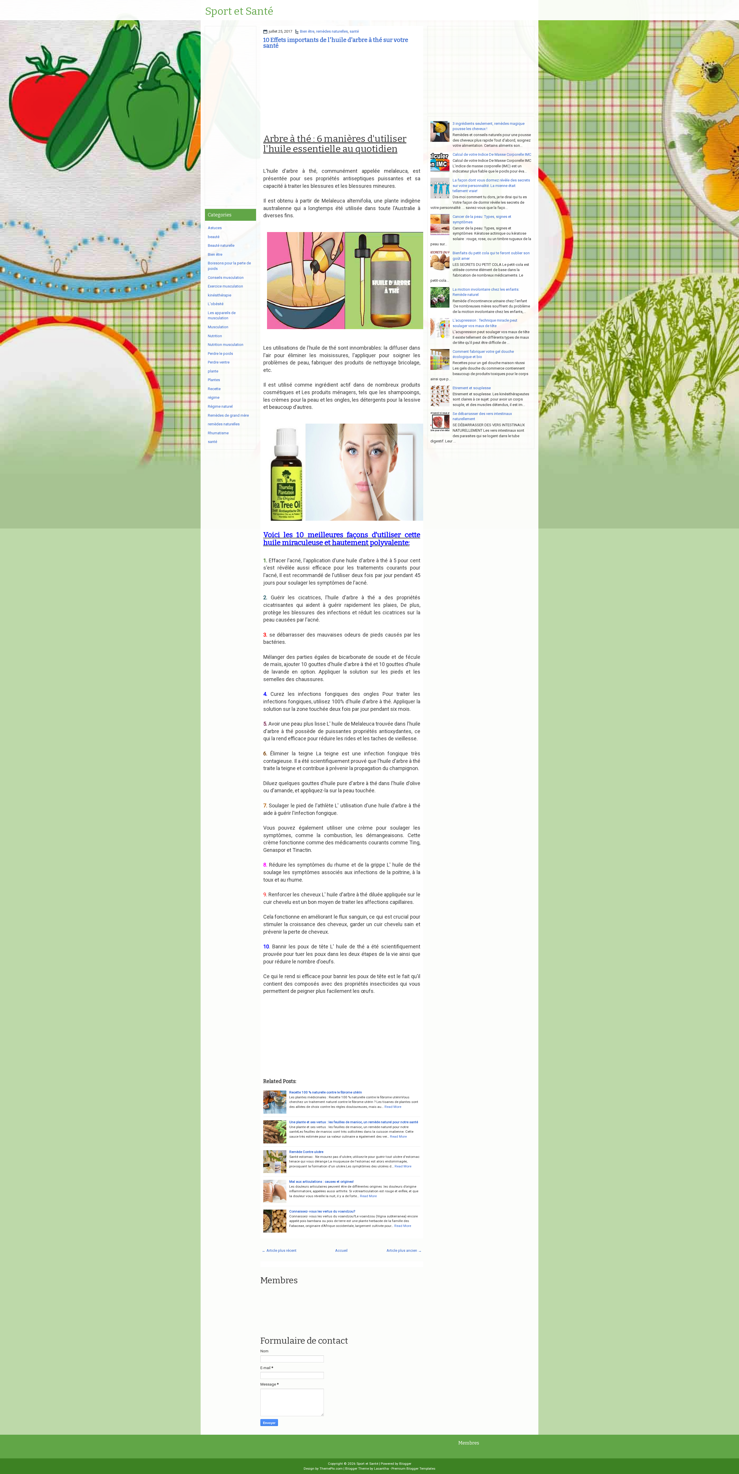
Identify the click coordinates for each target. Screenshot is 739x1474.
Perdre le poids (220, 353)
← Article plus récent (279, 1250)
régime (213, 397)
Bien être (307, 31)
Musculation (218, 327)
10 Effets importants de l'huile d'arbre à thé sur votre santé (335, 42)
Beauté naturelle (221, 245)
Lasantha (381, 1468)
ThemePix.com (331, 1468)
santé (354, 31)
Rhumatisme (218, 433)
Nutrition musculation (225, 344)
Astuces (215, 228)
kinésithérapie (219, 295)
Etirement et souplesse (472, 388)
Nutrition (215, 336)
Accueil (341, 1250)
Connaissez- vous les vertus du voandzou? (322, 1211)
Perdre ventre (218, 362)
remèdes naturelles (332, 31)
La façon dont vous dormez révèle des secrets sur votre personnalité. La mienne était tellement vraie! (491, 185)
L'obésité (215, 304)
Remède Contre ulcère (306, 1152)
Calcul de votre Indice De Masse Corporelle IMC (492, 154)
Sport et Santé (239, 11)
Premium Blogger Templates (413, 1468)
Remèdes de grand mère (228, 415)
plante (213, 371)
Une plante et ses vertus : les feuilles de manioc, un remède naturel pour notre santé (353, 1122)
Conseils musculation (226, 277)
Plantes (214, 380)
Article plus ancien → (404, 1250)
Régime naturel (220, 406)
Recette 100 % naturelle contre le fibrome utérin (325, 1092)
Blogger (405, 1464)
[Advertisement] (341, 93)
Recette (214, 389)
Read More (393, 1107)
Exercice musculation (225, 286)
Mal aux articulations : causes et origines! (321, 1182)
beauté (213, 237)
